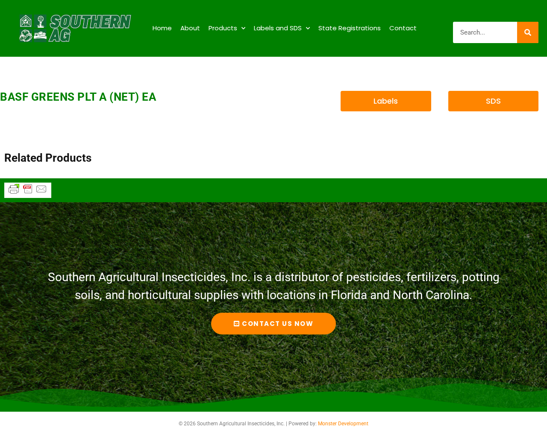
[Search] (527, 32)
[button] (386, 101)
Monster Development (343, 424)
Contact (403, 27)
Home (162, 27)
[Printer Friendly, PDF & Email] (27, 193)
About (190, 27)
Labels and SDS (278, 27)
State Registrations (349, 27)
